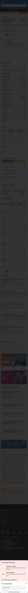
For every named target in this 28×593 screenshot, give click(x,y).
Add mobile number (5, 590)
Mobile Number (6, 587)
